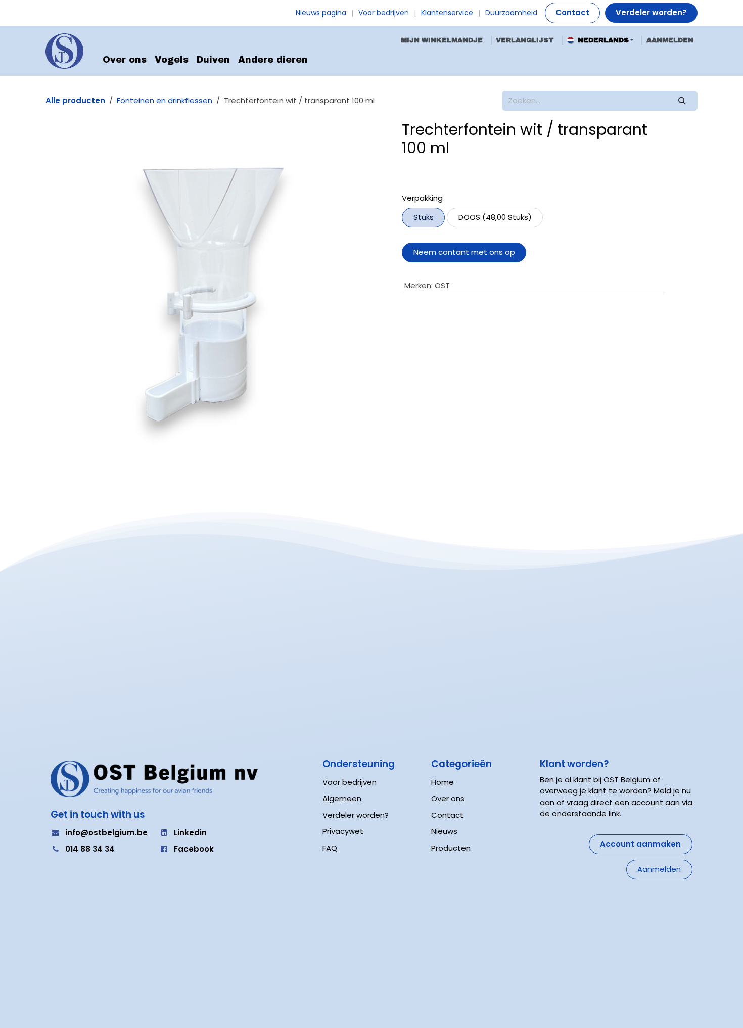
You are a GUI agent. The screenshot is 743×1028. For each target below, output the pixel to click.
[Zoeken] (682, 101)
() (495, 217)
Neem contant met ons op (464, 252)
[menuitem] (125, 60)
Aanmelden (669, 40)
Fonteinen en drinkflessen (164, 100)
